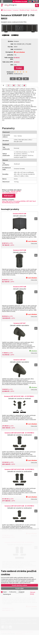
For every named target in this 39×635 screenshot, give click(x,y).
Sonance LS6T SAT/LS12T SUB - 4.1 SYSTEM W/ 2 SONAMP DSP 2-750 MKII (19, 397)
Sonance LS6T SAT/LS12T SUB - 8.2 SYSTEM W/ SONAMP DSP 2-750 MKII (19, 470)
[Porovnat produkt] (13, 78)
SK (36, 1)
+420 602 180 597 (15, 191)
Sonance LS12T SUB (19, 250)
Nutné (5, 592)
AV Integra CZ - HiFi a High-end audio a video (10, 5)
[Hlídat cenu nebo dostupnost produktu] (19, 78)
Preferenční (12, 592)
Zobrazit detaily (32, 593)
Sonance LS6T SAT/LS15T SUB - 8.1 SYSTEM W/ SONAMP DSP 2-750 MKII (19, 507)
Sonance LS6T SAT (20, 360)
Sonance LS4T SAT (20, 323)
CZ (33, 1)
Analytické (21, 592)
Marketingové (7, 594)
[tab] (3, 85)
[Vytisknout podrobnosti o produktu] (26, 78)
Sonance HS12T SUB (19, 213)
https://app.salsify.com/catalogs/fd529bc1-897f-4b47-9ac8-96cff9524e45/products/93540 (19, 201)
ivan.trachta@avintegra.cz (9, 193)
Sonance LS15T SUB (19, 287)
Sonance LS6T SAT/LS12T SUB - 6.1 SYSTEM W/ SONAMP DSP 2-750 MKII (19, 433)
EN (29, 1)
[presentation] (3, 85)
